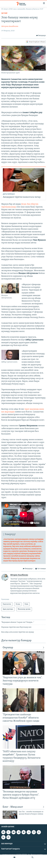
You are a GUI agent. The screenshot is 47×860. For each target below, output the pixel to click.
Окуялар (8, 647)
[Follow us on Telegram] (19, 832)
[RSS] (3, 837)
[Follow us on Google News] (24, 832)
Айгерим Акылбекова (9, 26)
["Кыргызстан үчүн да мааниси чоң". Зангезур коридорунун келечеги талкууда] (23, 663)
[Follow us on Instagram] (34, 832)
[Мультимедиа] (14, 857)
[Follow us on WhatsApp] (39, 832)
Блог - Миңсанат (13, 807)
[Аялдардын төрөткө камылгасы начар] (23, 180)
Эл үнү (4, 13)
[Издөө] (32, 857)
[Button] (41, 35)
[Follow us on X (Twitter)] (8, 832)
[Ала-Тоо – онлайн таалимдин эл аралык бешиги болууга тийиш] (10, 815)
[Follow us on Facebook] (3, 832)
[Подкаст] (8, 837)
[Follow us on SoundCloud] (29, 832)
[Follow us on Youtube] (13, 832)
